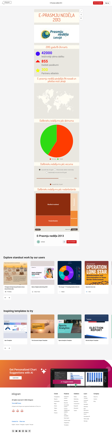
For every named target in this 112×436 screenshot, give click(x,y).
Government (76, 403)
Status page (86, 418)
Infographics (57, 396)
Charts (55, 406)
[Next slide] (9, 297)
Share (38, 229)
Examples (86, 404)
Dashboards (56, 401)
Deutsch (17, 424)
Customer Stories (86, 401)
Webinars (86, 406)
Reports (55, 399)
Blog (95, 401)
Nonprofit (76, 406)
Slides (55, 410)
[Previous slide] (5, 297)
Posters (55, 412)
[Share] (81, 14)
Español (27, 424)
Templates (66, 425)
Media (75, 396)
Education (76, 408)
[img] (60, 141)
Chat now (22, 421)
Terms (13, 403)
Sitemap (85, 421)
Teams (75, 410)
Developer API (87, 416)
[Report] (81, 18)
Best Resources (86, 409)
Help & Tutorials (85, 397)
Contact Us (15, 421)
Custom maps (67, 420)
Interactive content (66, 397)
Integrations (66, 422)
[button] (53, 159)
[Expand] (81, 10)
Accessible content (66, 405)
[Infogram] (6, 3)
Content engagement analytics (67, 410)
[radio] (46, 170)
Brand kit (66, 402)
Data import (66, 418)
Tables (55, 408)
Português (22, 424)
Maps (55, 403)
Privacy (19, 403)
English (13, 424)
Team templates (66, 415)
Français (31, 424)
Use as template (98, 3)
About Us (96, 396)
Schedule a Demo (86, 413)
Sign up (107, 3)
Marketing (76, 399)
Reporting (76, 401)
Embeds (66, 400)
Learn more (15, 377)
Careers (95, 399)
